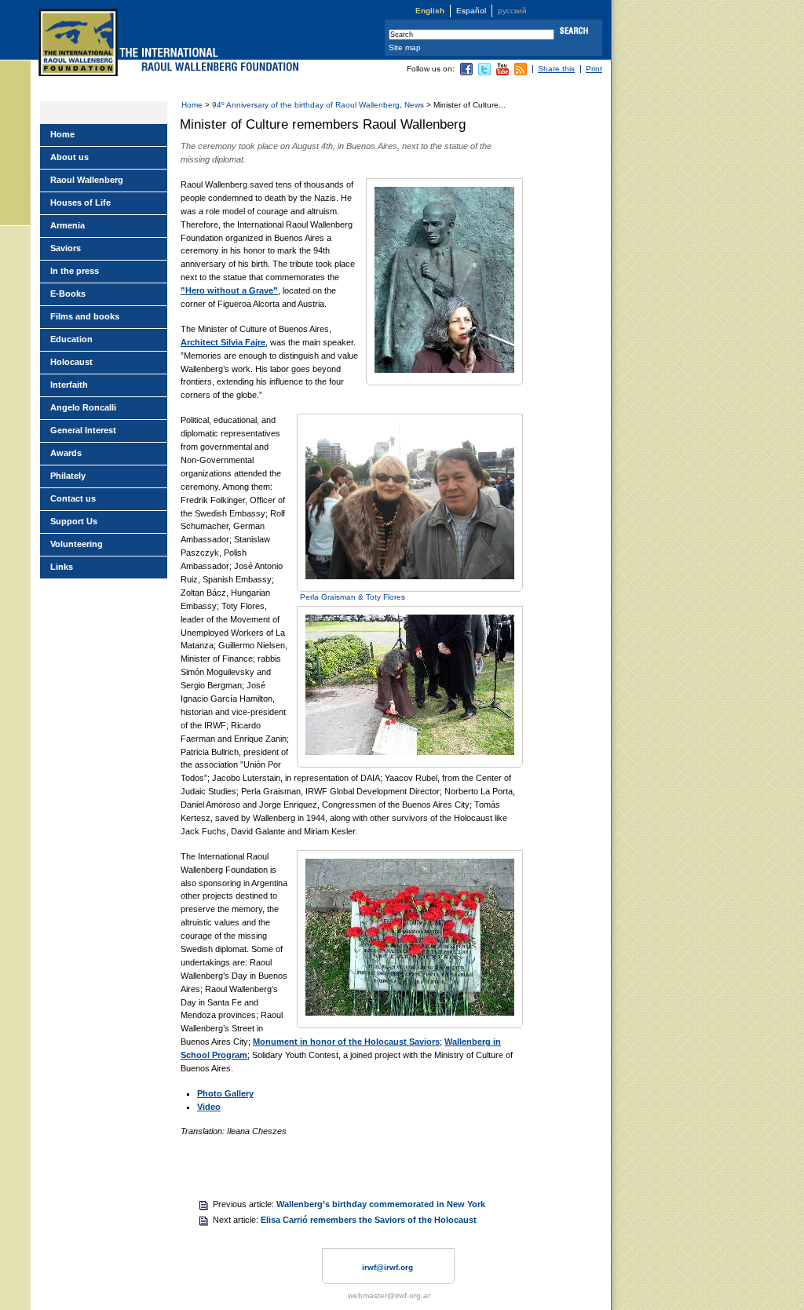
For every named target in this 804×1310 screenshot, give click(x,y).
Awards (66, 453)
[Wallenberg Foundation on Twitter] (484, 72)
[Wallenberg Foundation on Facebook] (466, 72)
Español (471, 10)
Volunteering (76, 544)
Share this (556, 68)
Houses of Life (80, 202)
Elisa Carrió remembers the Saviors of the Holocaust (369, 1219)
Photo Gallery (225, 1093)
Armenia (67, 225)
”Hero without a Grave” (229, 290)
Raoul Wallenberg (86, 179)
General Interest (83, 430)
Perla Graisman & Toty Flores (352, 597)
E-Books (68, 293)
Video (209, 1106)
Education (71, 339)
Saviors (65, 248)
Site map (405, 47)
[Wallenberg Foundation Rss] (520, 72)
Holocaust (71, 362)
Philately (68, 475)
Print (594, 68)
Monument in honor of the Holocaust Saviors (346, 1041)
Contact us (73, 498)
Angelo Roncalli (83, 407)
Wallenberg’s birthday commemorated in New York (380, 1204)
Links (61, 566)
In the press (74, 271)
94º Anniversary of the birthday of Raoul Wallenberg (306, 104)
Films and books (84, 316)
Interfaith (69, 384)
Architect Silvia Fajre (223, 342)
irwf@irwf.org (387, 1267)
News (414, 104)
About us (69, 157)
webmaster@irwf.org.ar (389, 1295)
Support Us (73, 521)
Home (192, 104)
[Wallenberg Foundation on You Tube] (502, 72)
